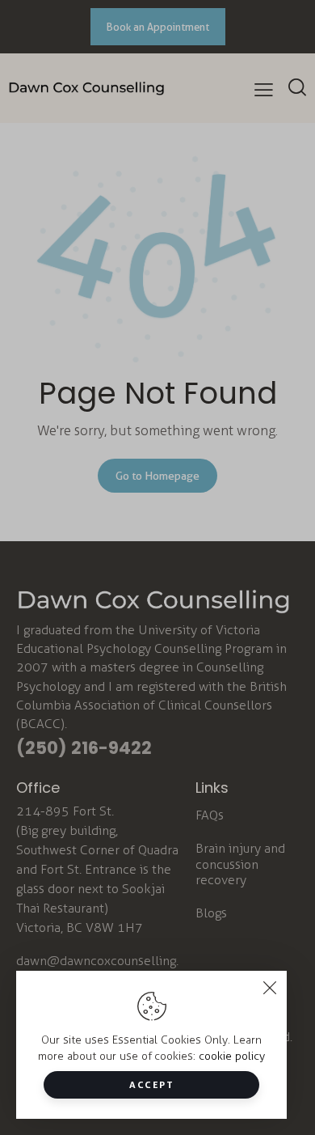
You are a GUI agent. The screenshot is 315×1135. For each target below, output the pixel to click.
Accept (151, 1084)
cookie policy (232, 1056)
